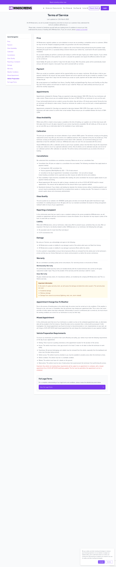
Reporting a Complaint (13, 62)
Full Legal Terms (12, 82)
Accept (101, 562)
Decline (109, 562)
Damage (9, 65)
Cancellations (11, 55)
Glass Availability (12, 48)
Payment (9, 45)
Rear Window (67, 8)
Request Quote (94, 8)
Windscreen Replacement (53, 8)
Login (105, 8)
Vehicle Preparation (13, 79)
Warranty (10, 68)
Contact (84, 8)
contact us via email (81, 29)
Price (8, 41)
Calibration (10, 51)
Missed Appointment (13, 75)
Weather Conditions (12, 72)
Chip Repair (76, 8)
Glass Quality (11, 58)
